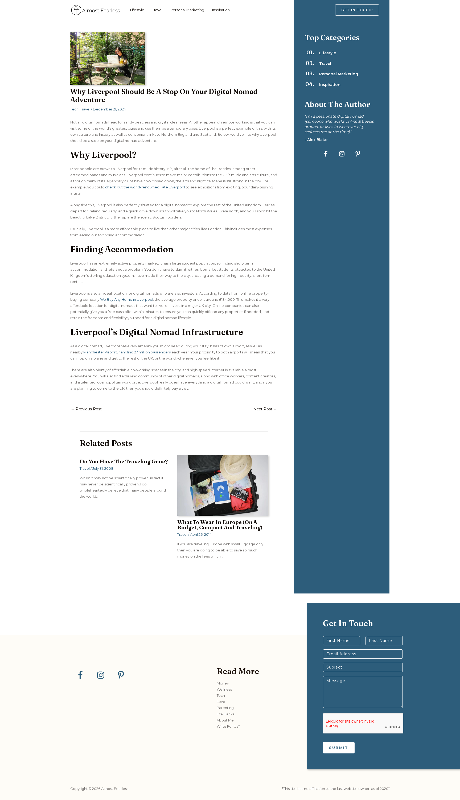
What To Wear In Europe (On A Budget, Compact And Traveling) (219, 525)
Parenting (225, 708)
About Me (225, 720)
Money (223, 683)
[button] (362, 10)
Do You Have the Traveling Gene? (124, 461)
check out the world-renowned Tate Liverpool (145, 187)
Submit (338, 747)
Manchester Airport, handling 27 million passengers (127, 352)
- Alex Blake (316, 139)
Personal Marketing (187, 10)
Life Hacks (225, 714)
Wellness (224, 689)
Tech (74, 109)
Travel (157, 10)
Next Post (265, 409)
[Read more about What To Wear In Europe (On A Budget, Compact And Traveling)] (222, 485)
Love (221, 701)
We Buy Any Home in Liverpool (126, 299)
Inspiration (221, 10)
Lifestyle (137, 10)
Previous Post (86, 409)
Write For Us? (228, 726)
